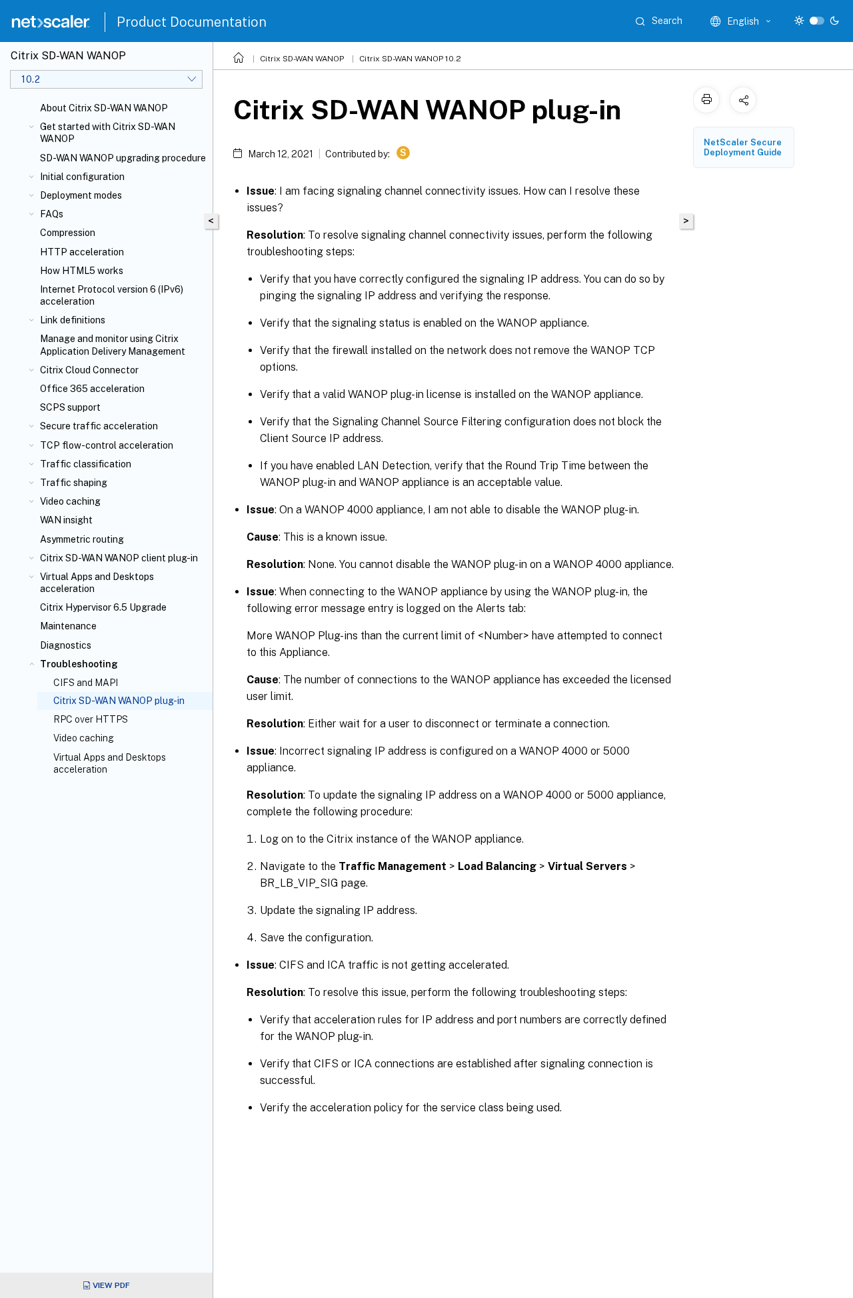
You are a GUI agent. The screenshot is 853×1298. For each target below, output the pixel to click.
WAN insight (66, 520)
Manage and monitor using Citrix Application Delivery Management (112, 344)
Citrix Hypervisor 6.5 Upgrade (103, 607)
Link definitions (72, 320)
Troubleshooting (79, 664)
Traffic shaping (73, 482)
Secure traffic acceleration (99, 426)
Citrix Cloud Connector (89, 370)
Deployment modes (81, 195)
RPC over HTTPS (90, 719)
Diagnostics (65, 645)
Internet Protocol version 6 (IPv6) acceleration (111, 295)
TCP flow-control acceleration (106, 445)
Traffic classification (85, 464)
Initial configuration (82, 176)
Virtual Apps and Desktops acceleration (97, 582)
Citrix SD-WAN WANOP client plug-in (119, 558)
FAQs (51, 214)
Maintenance (68, 626)
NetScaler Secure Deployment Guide (743, 147)
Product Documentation (192, 22)
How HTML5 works (81, 270)
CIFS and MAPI (85, 682)
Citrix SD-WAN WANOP (302, 58)
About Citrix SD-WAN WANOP (104, 108)
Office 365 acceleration (92, 388)
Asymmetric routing (82, 539)
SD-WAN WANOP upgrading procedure (123, 158)
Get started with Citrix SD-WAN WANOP (107, 132)
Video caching (70, 501)
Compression (67, 232)
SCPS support (70, 407)
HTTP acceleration (82, 252)
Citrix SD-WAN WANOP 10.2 (410, 58)
